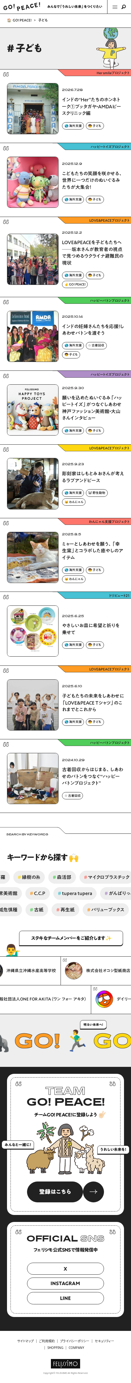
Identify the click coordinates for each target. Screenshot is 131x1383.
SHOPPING (55, 1348)
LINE (65, 1298)
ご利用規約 (47, 1341)
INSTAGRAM (65, 1283)
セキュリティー (104, 1341)
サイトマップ (25, 1341)
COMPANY (76, 1348)
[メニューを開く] (119, 7)
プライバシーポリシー (74, 1341)
